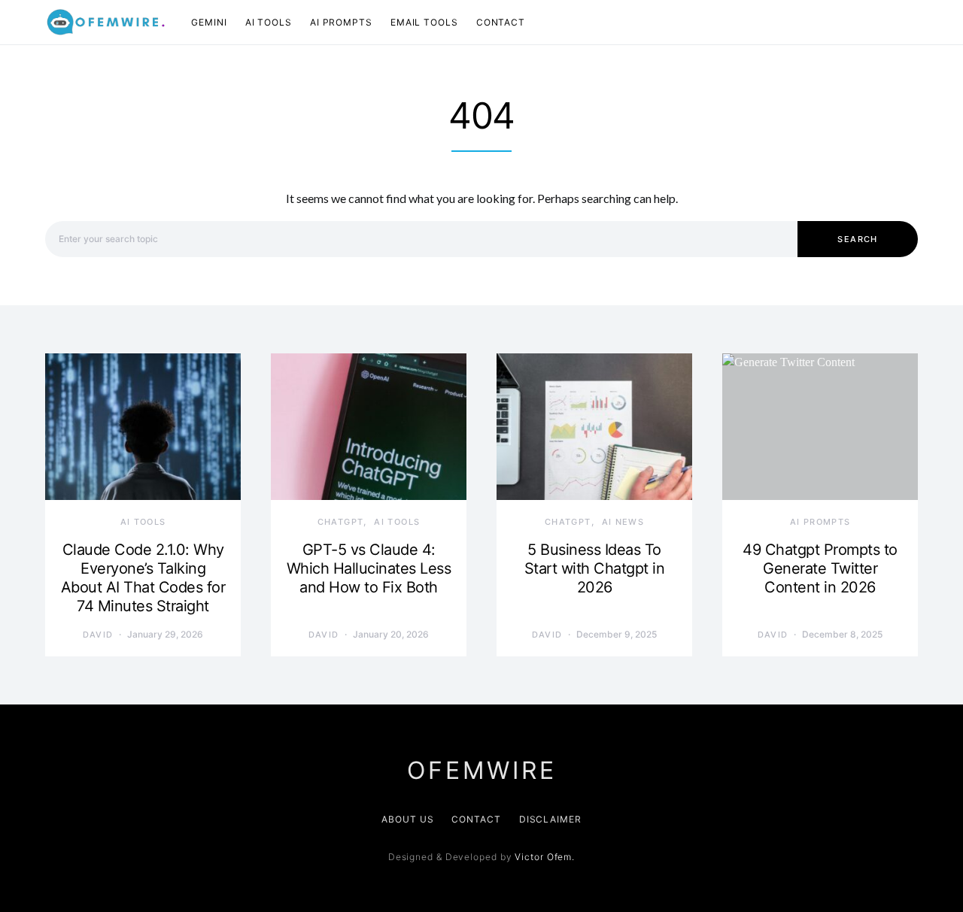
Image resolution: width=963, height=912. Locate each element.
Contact (500, 22)
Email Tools (424, 22)
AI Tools (268, 22)
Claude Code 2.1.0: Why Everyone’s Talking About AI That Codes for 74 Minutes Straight (143, 578)
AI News (623, 522)
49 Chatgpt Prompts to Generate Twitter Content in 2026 (820, 568)
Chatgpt (340, 522)
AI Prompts (341, 22)
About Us (407, 819)
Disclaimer (550, 819)
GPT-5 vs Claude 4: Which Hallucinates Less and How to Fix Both (369, 568)
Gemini (208, 22)
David (98, 634)
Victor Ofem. (545, 856)
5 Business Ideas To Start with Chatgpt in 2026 (594, 568)
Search (857, 239)
